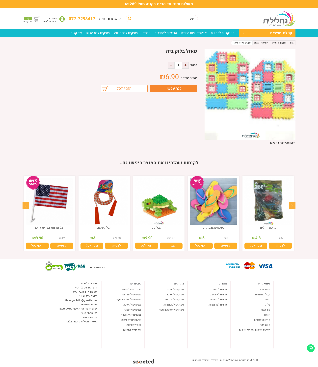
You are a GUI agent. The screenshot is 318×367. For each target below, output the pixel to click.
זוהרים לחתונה (219, 289)
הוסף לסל (124, 88)
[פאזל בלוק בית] (250, 94)
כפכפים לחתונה (132, 330)
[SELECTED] (144, 361)
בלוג (267, 305)
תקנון (267, 315)
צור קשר (76, 33)
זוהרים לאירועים (218, 295)
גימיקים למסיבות (175, 295)
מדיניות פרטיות (262, 320)
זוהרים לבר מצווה (218, 305)
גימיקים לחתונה (175, 289)
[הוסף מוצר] (185, 65)
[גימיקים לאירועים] (279, 18)
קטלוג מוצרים (281, 33)
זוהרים (146, 33)
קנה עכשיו (173, 88)
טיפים (267, 300)
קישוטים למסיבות (131, 320)
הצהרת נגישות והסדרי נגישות (254, 330)
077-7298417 (82, 19)
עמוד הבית (264, 289)
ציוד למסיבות (134, 325)
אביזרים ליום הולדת (194, 33)
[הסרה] (171, 65)
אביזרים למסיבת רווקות (128, 300)
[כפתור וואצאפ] (311, 348)
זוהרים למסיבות (218, 300)
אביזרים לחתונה (132, 310)
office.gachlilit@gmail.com (80, 300)
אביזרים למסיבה (132, 305)
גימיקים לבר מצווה (126, 33)
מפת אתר (265, 325)
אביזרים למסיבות (166, 33)
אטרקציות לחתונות (223, 33)
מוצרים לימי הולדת (131, 315)
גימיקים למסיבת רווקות (171, 310)
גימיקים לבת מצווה (98, 33)
